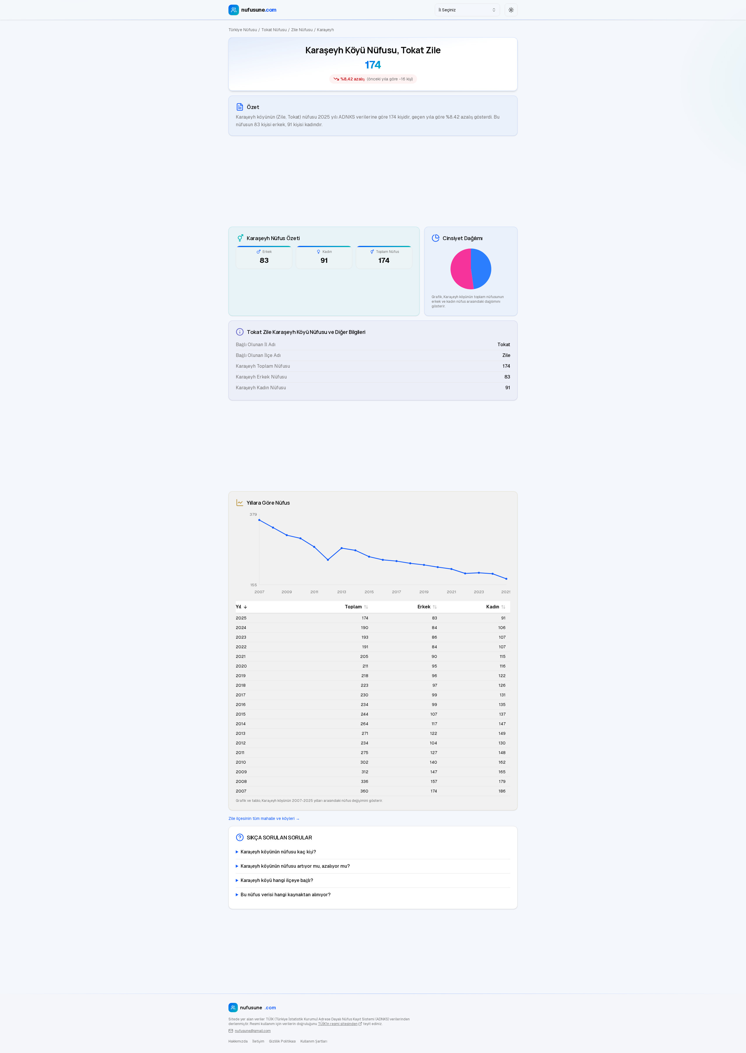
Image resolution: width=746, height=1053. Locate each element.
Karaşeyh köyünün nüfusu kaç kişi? (278, 852)
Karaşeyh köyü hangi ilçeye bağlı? (277, 880)
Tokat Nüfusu (274, 29)
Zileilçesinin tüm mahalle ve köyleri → (264, 818)
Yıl (238, 607)
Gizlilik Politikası (282, 1041)
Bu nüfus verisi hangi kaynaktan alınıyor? (285, 895)
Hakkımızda (238, 1041)
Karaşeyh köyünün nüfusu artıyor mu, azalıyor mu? (295, 866)
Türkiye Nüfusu (242, 29)
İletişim (258, 1041)
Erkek (424, 607)
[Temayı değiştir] (511, 9)
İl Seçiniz (447, 10)
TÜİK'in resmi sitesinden (338, 1024)
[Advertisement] (373, 181)
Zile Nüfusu (302, 29)
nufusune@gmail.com (253, 1031)
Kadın (492, 607)
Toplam (353, 607)
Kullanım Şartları (313, 1041)
